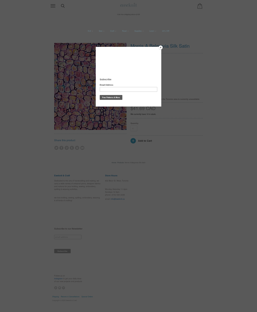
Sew (101, 31)
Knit (90, 31)
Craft (112, 31)
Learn (152, 31)
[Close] (161, 47)
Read (124, 31)
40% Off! (165, 31)
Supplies (138, 31)
